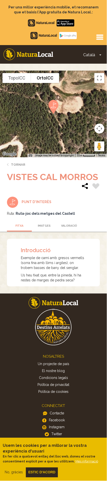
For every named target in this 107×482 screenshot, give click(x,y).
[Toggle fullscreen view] (99, 78)
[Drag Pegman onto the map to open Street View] (99, 146)
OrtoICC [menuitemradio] (45, 77)
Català (89, 55)
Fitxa (19, 225)
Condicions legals (53, 378)
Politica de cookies (53, 392)
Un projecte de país (53, 364)
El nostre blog (53, 371)
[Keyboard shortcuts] (30, 155)
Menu (99, 37)
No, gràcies (14, 472)
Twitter (56, 434)
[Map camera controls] (99, 129)
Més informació (86, 461)
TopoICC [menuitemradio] (16, 77)
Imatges (44, 225)
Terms (101, 155)
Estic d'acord (41, 472)
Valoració (69, 225)
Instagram (57, 427)
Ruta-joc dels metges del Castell (45, 213)
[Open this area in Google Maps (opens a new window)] (9, 154)
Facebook (57, 420)
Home (28, 54)
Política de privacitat (53, 385)
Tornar (18, 164)
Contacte (57, 413)
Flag (96, 187)
